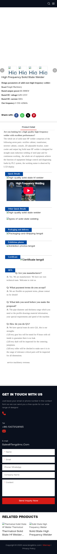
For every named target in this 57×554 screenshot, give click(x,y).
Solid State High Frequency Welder (40, 533)
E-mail (5, 441)
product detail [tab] (28, 127)
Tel (3, 423)
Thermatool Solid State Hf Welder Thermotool (12, 533)
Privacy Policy (28, 549)
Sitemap (46, 545)
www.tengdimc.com (32, 545)
